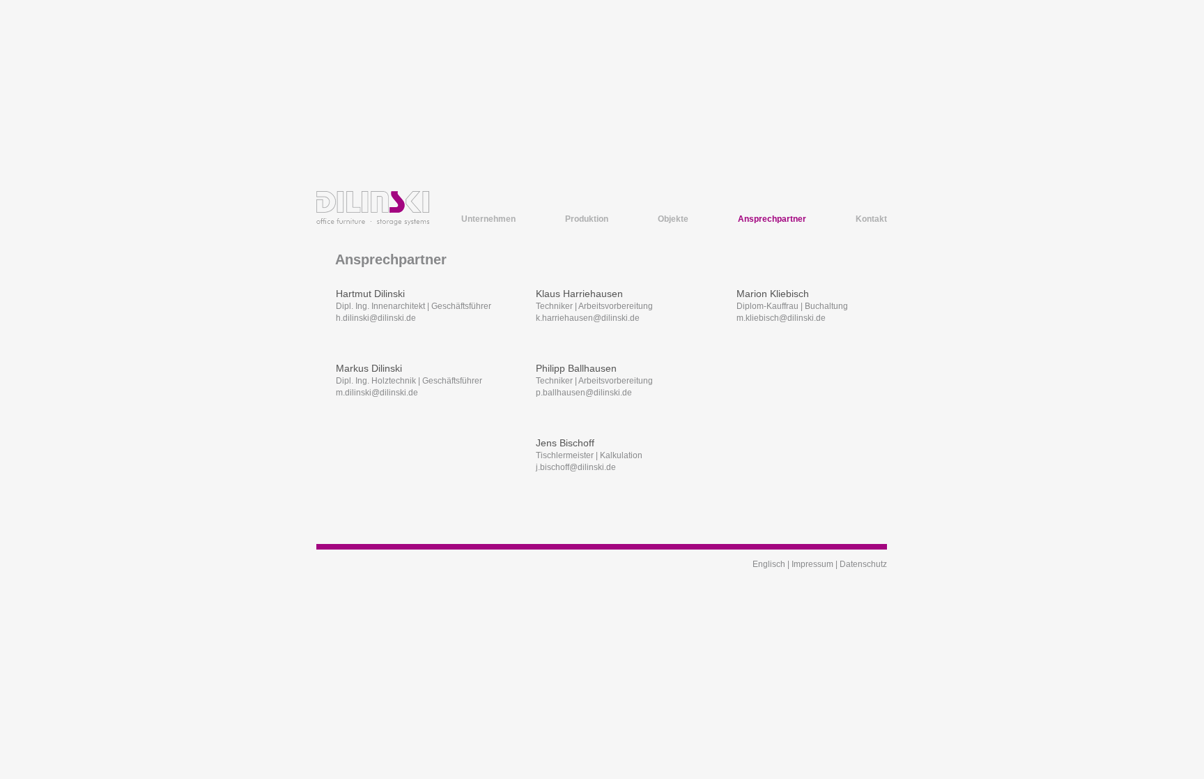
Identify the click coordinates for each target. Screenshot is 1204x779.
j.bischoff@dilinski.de (576, 467)
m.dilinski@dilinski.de (377, 393)
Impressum (812, 564)
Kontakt (871, 219)
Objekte (673, 219)
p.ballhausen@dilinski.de (584, 393)
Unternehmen (488, 219)
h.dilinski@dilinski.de (376, 318)
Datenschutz (863, 564)
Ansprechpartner (772, 219)
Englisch (768, 564)
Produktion (586, 219)
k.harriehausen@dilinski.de (588, 318)
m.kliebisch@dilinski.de (781, 318)
